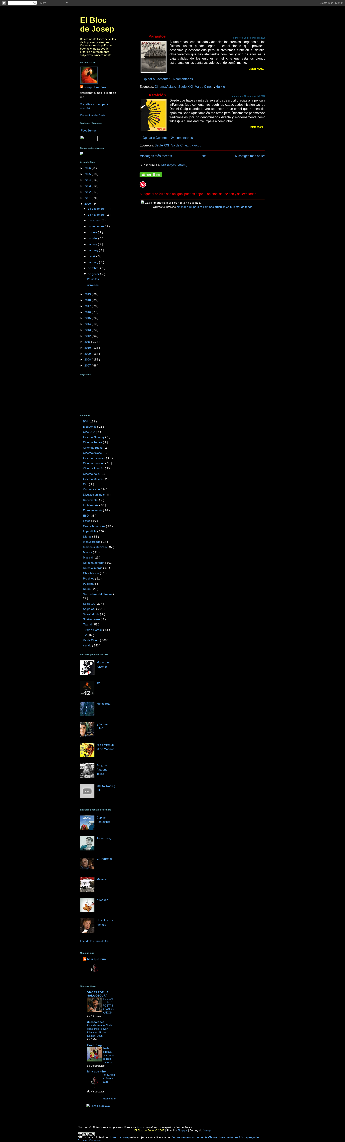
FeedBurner (88, 130)
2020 (88, 203)
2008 (88, 359)
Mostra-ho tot (109, 1098)
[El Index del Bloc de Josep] (81, 154)
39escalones (95, 1022)
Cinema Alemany (94, 437)
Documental (91, 500)
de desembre (96, 208)
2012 (88, 336)
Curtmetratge (92, 489)
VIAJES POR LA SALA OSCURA (97, 994)
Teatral (87, 624)
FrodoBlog (94, 1045)
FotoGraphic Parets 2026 (109, 1078)
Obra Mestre (91, 573)
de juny (93, 244)
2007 (88, 365)
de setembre (96, 226)
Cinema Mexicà (93, 479)
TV (85, 635)
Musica (88, 552)
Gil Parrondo (105, 858)
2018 (88, 300)
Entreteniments (93, 510)
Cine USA (89, 431)
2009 (88, 353)
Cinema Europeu (94, 463)
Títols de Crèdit (93, 629)
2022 (88, 191)
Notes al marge (93, 568)
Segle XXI (185, 86)
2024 (88, 179)
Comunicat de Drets (92, 115)
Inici (203, 156)
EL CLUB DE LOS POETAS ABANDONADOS (108, 1005)
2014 (88, 324)
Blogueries (90, 426)
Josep (206, 1130)
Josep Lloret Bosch (96, 87)
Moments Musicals (95, 547)
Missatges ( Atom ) (174, 165)
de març (93, 262)
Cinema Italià (91, 473)
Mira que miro (96, 959)
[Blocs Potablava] (98, 1105)
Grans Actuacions (94, 526)
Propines (89, 578)
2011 (87, 341)
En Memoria (91, 505)
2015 (88, 318)
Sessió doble (91, 614)
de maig (93, 250)
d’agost (93, 232)
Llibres (87, 536)
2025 (88, 174)
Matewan (102, 879)
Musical (88, 557)
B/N (85, 421)
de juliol (93, 238)
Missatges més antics (250, 156)
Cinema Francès (94, 468)
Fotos (87, 520)
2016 (88, 312)
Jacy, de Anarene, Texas (102, 769)
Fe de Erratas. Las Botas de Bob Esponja (108, 1055)
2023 (88, 185)
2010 (88, 347)
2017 (88, 306)
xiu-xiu (220, 86)
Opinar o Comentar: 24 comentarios (168, 137)
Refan (87, 588)
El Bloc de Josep (97, 24)
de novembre (96, 214)
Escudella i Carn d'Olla (94, 941)
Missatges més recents (156, 156)
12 (98, 683)
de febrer (94, 268)
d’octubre (94, 220)
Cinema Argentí (93, 447)
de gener (94, 274)
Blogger (182, 1130)
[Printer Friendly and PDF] (151, 175)
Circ (86, 484)
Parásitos (157, 36)
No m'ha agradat (94, 562)
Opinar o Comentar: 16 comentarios (168, 79)
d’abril (92, 256)
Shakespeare (92, 619)
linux (140, 1127)
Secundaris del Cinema (98, 594)
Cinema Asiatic (166, 86)
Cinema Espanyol (94, 458)
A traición (157, 95)
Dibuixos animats (94, 494)
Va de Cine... (204, 86)
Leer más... (257, 68)
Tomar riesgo (105, 838)
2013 (88, 330)
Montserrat (103, 703)
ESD (86, 515)
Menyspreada (92, 541)
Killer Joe (102, 899)
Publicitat (89, 583)
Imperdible (90, 531)
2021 (88, 197)
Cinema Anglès (93, 442)
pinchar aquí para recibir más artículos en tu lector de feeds (214, 206)
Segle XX (89, 603)
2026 (88, 168)
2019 (88, 294)
